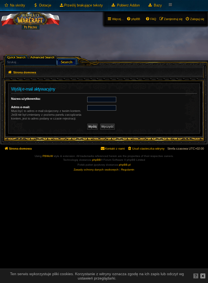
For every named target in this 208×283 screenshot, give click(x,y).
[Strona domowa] (30, 26)
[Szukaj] (67, 61)
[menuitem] (14, 5)
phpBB (96, 159)
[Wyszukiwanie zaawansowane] (43, 56)
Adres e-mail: (20, 107)
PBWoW (48, 156)
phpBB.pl (125, 164)
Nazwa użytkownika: (26, 98)
